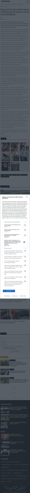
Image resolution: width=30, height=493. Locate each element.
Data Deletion (7, 296)
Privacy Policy (23, 296)
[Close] (27, 197)
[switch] (25, 225)
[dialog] (15, 246)
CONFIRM (9, 290)
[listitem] (15, 222)
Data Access (15, 296)
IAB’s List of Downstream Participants (16, 217)
